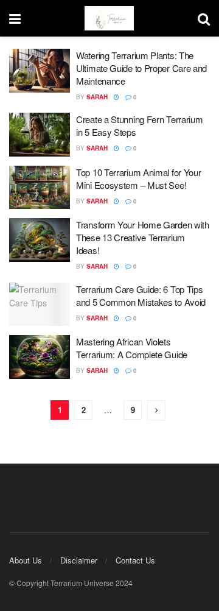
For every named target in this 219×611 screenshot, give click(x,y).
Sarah (97, 97)
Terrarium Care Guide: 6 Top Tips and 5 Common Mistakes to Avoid (141, 295)
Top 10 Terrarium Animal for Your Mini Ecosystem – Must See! (138, 178)
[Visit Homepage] (109, 18)
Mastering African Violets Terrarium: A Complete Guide (131, 348)
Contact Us (135, 560)
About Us (25, 560)
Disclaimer (78, 560)
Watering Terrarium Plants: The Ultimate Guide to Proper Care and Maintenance (141, 68)
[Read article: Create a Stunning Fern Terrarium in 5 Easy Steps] (39, 135)
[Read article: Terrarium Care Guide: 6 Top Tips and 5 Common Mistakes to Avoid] (39, 305)
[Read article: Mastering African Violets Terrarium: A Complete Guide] (39, 357)
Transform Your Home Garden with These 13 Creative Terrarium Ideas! (142, 237)
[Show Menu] (15, 18)
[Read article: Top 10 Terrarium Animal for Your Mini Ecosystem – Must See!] (39, 188)
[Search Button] (204, 18)
